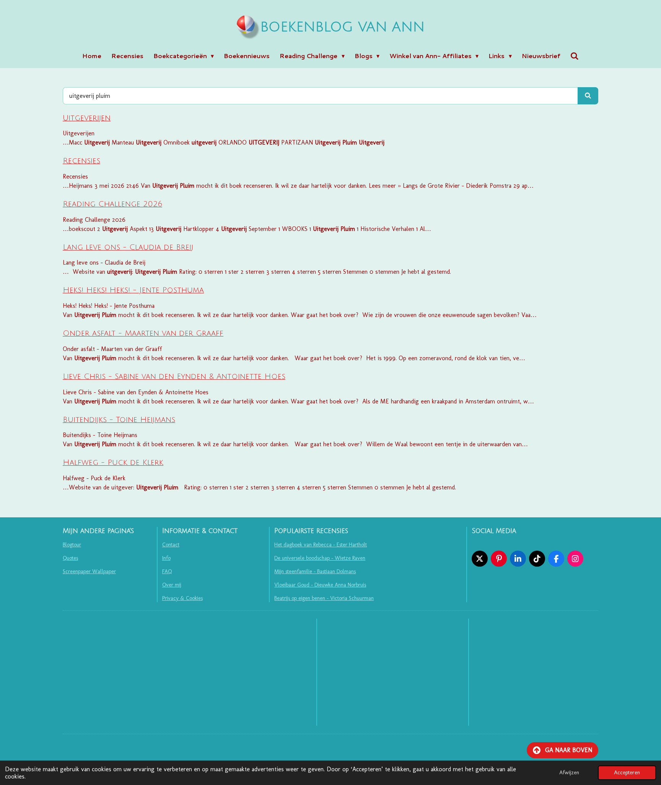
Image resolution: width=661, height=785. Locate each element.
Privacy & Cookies (182, 598)
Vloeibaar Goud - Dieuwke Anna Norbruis (320, 585)
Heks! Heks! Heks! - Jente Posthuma (133, 290)
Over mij (171, 585)
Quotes (70, 558)
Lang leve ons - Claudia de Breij (128, 247)
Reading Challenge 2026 (112, 204)
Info (166, 558)
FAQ (167, 571)
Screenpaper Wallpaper (89, 571)
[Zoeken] (574, 55)
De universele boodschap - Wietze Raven (319, 558)
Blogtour (72, 544)
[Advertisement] (393, 672)
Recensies (81, 161)
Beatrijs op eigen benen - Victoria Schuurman (324, 598)
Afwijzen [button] (569, 772)
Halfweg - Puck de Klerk (113, 462)
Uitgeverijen (87, 118)
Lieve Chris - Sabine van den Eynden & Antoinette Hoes (174, 376)
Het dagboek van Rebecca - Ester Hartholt (320, 544)
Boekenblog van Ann (342, 27)
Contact (170, 544)
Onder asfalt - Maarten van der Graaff (143, 333)
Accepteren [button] (627, 772)
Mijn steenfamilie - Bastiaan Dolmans (315, 571)
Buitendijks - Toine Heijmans (119, 420)
